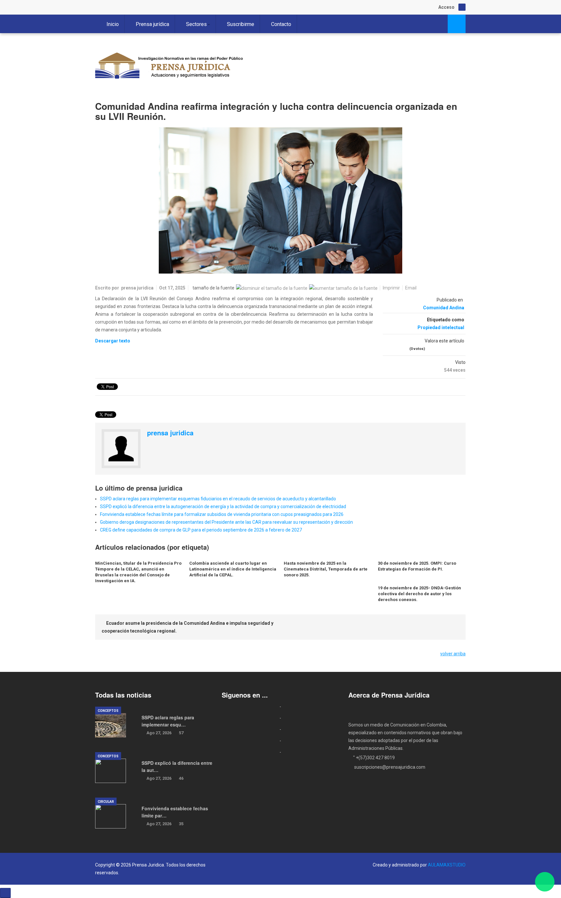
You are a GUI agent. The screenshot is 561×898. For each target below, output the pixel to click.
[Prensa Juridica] (169, 67)
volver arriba (453, 653)
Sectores (196, 24)
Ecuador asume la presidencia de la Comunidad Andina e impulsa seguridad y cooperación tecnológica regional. (187, 627)
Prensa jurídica (152, 24)
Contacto (281, 24)
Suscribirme (240, 24)
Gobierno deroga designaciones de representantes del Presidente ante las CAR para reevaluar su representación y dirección (226, 522)
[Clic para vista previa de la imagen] (280, 200)
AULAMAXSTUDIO (447, 864)
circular (106, 801)
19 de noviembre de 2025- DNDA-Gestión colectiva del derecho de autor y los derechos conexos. (419, 593)
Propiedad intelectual (441, 327)
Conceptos (108, 710)
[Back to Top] (5, 893)
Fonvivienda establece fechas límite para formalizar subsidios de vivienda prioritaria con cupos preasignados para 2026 (221, 514)
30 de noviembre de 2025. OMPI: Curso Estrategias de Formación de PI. (417, 566)
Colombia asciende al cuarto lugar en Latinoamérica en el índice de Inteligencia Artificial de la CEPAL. (232, 569)
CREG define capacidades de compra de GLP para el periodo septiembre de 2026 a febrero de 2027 (201, 529)
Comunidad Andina (443, 307)
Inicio (112, 24)
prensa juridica (137, 287)
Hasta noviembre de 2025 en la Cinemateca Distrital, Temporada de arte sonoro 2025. (326, 569)
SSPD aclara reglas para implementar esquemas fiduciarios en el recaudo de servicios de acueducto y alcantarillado (218, 498)
